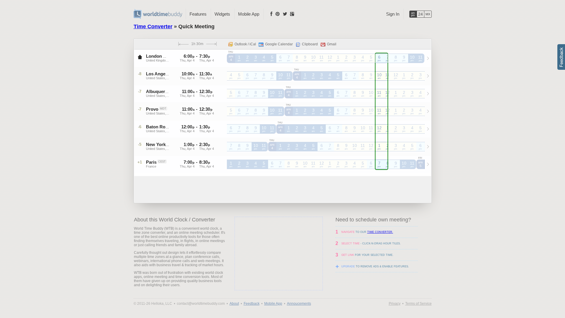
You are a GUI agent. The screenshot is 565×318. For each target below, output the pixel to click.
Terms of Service (418, 304)
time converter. (380, 232)
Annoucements (299, 304)
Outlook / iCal (245, 44)
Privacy (395, 304)
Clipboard (310, 44)
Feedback (252, 304)
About (234, 304)
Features (198, 13)
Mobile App (248, 13)
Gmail (331, 44)
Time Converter (153, 26)
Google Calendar (279, 44)
